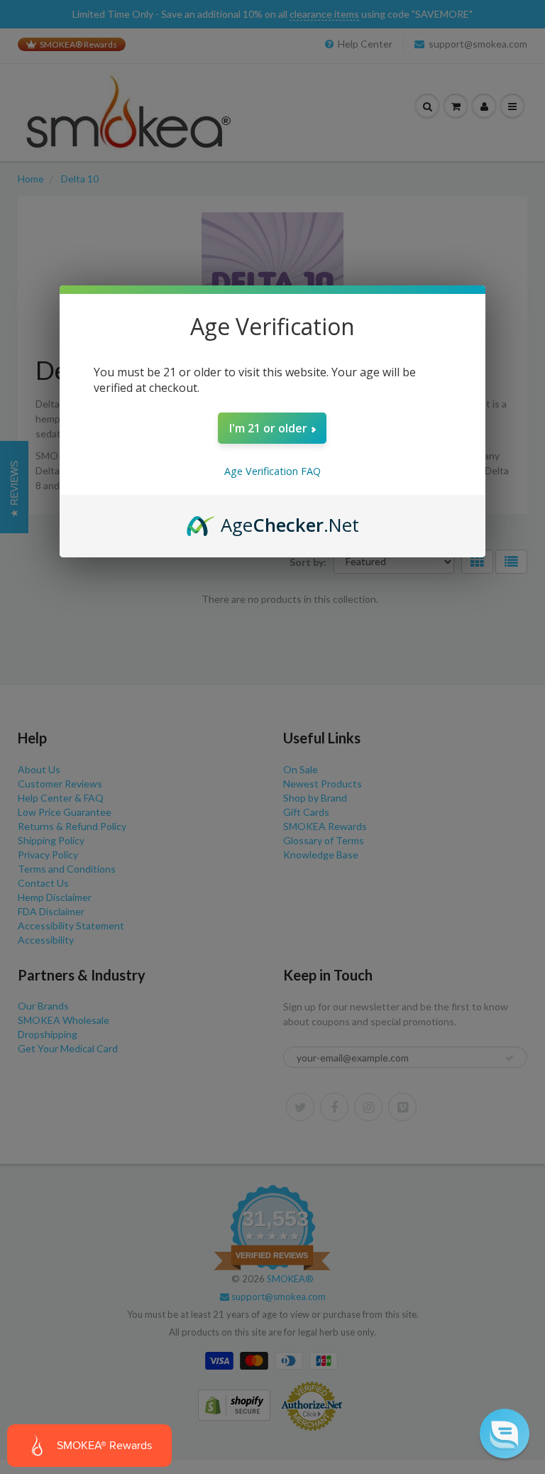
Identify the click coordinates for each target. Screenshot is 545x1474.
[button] (504, 1433)
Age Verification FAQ (272, 471)
